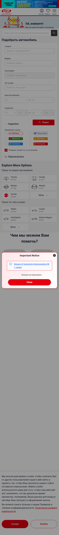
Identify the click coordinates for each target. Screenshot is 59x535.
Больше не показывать (32, 275)
